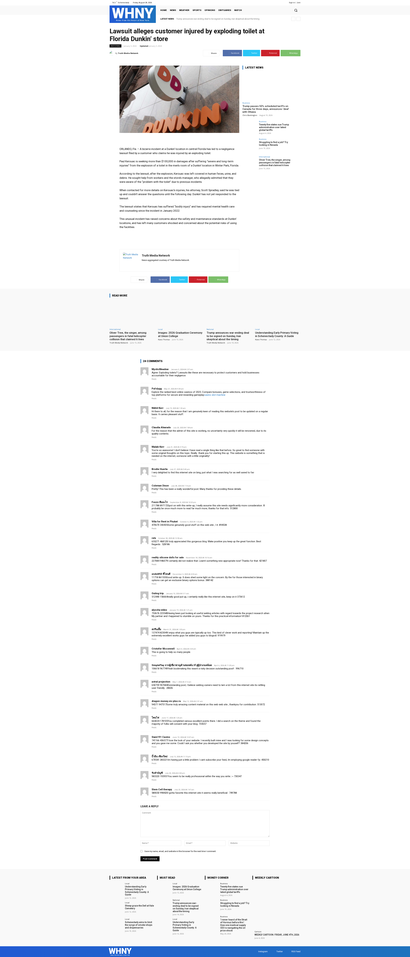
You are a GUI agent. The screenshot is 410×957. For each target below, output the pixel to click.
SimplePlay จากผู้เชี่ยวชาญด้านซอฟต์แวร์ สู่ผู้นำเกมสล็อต (182, 665)
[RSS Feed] (280, 3)
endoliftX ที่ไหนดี (161, 574)
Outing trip (158, 593)
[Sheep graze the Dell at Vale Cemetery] (116, 908)
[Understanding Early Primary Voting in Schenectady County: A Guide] (277, 313)
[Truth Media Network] (112, 53)
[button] (295, 10)
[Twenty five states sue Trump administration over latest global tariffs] (249, 128)
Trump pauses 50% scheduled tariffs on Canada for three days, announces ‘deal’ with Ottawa (265, 109)
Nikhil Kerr (158, 408)
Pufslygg (157, 388)
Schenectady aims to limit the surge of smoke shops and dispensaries (138, 925)
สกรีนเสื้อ (156, 629)
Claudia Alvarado (161, 427)
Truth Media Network (128, 53)
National (115, 46)
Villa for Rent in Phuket (165, 521)
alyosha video (159, 609)
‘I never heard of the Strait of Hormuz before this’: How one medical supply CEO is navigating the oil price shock (233, 925)
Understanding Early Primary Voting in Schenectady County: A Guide (207, 19)
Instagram (263, 951)
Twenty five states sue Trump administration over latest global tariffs (274, 127)
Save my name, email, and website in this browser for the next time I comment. (180, 851)
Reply (154, 379)
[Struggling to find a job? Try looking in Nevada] (249, 145)
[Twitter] (276, 3)
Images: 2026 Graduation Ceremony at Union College (187, 888)
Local (160, 329)
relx (154, 538)
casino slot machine (214, 394)
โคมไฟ (155, 717)
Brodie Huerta (160, 469)
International (264, 157)
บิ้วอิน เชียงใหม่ (160, 756)
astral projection (161, 681)
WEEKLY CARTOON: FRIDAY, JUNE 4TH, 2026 (276, 934)
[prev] (293, 19)
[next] (298, 19)
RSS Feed (295, 951)
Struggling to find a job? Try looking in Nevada (273, 143)
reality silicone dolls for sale (168, 557)
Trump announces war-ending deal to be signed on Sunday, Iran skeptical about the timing (228, 336)
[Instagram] (272, 3)
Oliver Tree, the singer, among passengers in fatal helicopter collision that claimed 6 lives (274, 163)
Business (246, 103)
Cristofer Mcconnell (163, 648)
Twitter (279, 951)
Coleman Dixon (160, 485)
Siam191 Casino (161, 737)
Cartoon (257, 931)
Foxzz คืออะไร (160, 502)
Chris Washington (249, 115)
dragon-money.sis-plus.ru (166, 701)
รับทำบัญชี (157, 773)
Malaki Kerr (158, 446)
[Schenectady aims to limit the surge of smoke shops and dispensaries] (116, 925)
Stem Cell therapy (162, 789)
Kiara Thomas (164, 339)
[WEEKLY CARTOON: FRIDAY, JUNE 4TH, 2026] (276, 907)
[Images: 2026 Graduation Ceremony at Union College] (180, 313)
